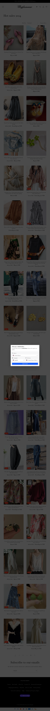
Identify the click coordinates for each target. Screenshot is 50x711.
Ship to (15, 353)
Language (15, 358)
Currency (29, 358)
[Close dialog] (38, 346)
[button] (25, 355)
